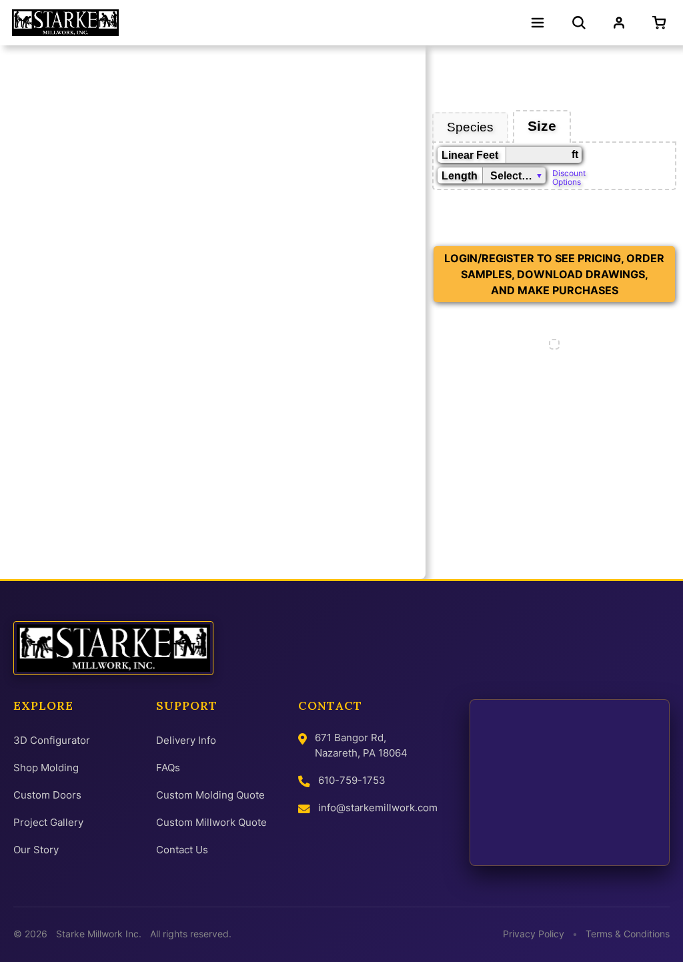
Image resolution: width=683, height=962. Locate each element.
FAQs (168, 767)
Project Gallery (48, 822)
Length (460, 175)
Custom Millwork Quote (211, 822)
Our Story (36, 849)
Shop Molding (46, 767)
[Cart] (661, 22)
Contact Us (182, 849)
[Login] (619, 22)
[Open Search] (579, 22)
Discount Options (569, 177)
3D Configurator (51, 740)
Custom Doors (47, 795)
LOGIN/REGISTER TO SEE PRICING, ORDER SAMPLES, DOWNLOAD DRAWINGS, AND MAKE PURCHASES (554, 274)
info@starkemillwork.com (378, 807)
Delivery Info (186, 740)
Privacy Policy (533, 934)
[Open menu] (538, 23)
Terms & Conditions (628, 934)
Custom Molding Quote (210, 795)
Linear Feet (470, 155)
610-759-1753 (352, 780)
